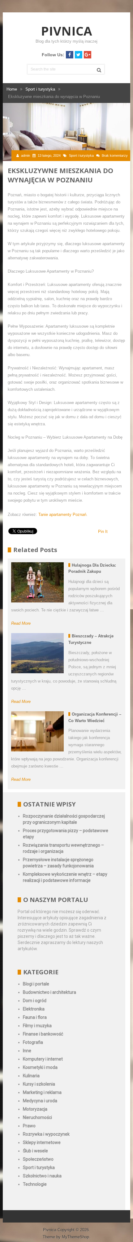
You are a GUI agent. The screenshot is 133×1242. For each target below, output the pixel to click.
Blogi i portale (36, 983)
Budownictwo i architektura (49, 992)
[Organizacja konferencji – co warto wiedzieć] (37, 731)
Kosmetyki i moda (40, 1067)
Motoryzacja (35, 1109)
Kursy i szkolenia (39, 1084)
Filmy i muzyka (37, 1025)
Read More (21, 623)
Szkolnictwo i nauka (42, 1175)
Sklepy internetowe (42, 1142)
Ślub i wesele (35, 1150)
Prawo (29, 1125)
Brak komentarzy (115, 155)
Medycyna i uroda (40, 1100)
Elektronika (34, 1008)
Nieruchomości (37, 1117)
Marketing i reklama (42, 1092)
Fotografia (33, 1042)
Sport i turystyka (81, 155)
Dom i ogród (34, 1000)
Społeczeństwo (38, 1159)
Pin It (103, 531)
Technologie (35, 1184)
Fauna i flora (35, 1017)
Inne (27, 1050)
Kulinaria (31, 1075)
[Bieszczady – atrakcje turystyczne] (37, 653)
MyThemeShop (75, 1237)
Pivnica (66, 30)
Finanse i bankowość (43, 1033)
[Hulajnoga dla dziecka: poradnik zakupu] (37, 582)
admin (25, 155)
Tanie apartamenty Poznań (62, 514)
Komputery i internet (43, 1059)
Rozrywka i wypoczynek (46, 1134)
